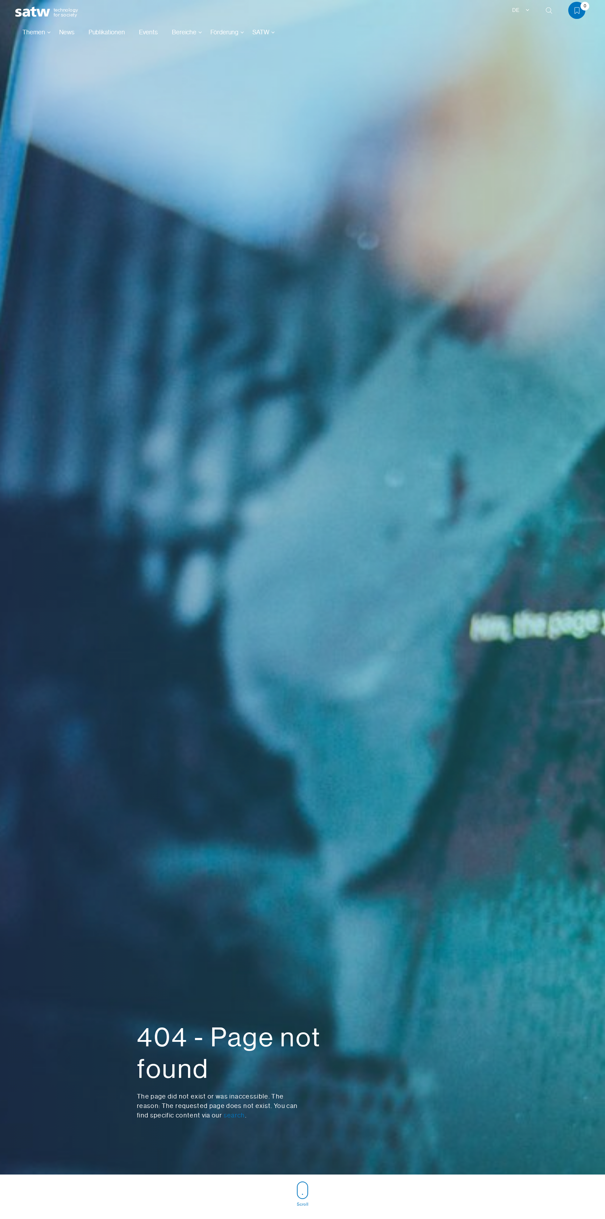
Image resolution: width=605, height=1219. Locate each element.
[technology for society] (34, 12)
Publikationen (107, 32)
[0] (579, 11)
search (234, 1115)
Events (148, 32)
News (67, 32)
